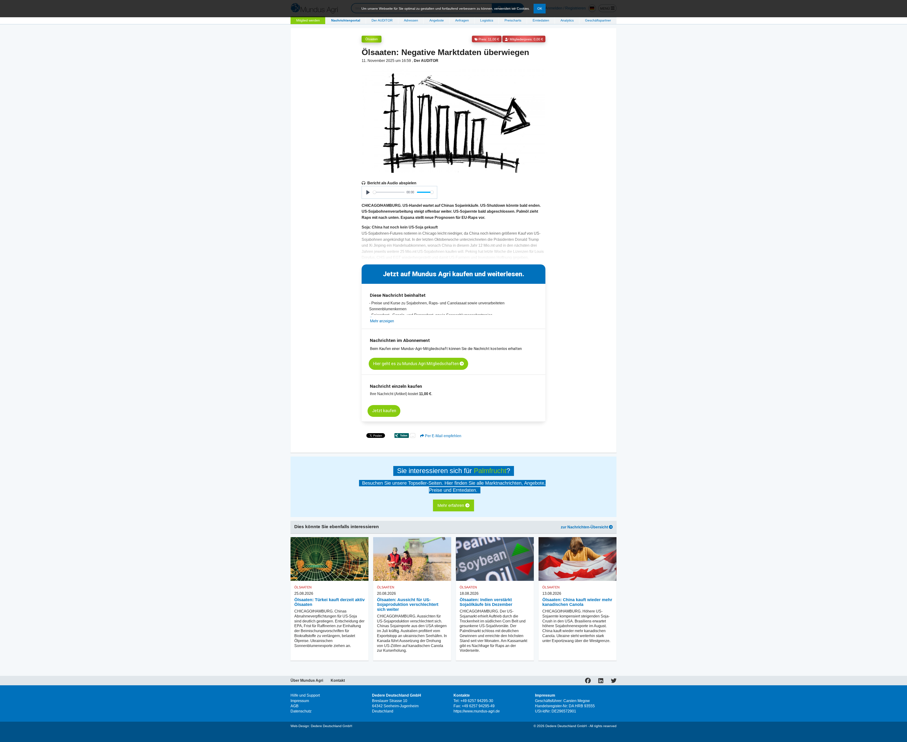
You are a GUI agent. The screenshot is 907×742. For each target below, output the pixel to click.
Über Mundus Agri (307, 680)
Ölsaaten (371, 39)
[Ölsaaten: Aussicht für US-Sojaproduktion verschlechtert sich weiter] (412, 559)
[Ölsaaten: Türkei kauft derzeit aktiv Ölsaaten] (329, 559)
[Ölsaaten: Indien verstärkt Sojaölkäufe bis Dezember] (495, 559)
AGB (295, 706)
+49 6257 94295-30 (476, 701)
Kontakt (338, 680)
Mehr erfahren (451, 505)
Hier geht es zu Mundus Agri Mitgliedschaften (416, 363)
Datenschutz (301, 711)
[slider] (389, 192)
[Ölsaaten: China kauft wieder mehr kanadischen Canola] (577, 559)
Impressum (300, 701)
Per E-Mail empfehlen (442, 436)
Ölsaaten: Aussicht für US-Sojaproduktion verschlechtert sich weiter (407, 604)
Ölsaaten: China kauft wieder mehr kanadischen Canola (577, 602)
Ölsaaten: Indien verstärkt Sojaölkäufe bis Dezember (486, 602)
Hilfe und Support (305, 695)
